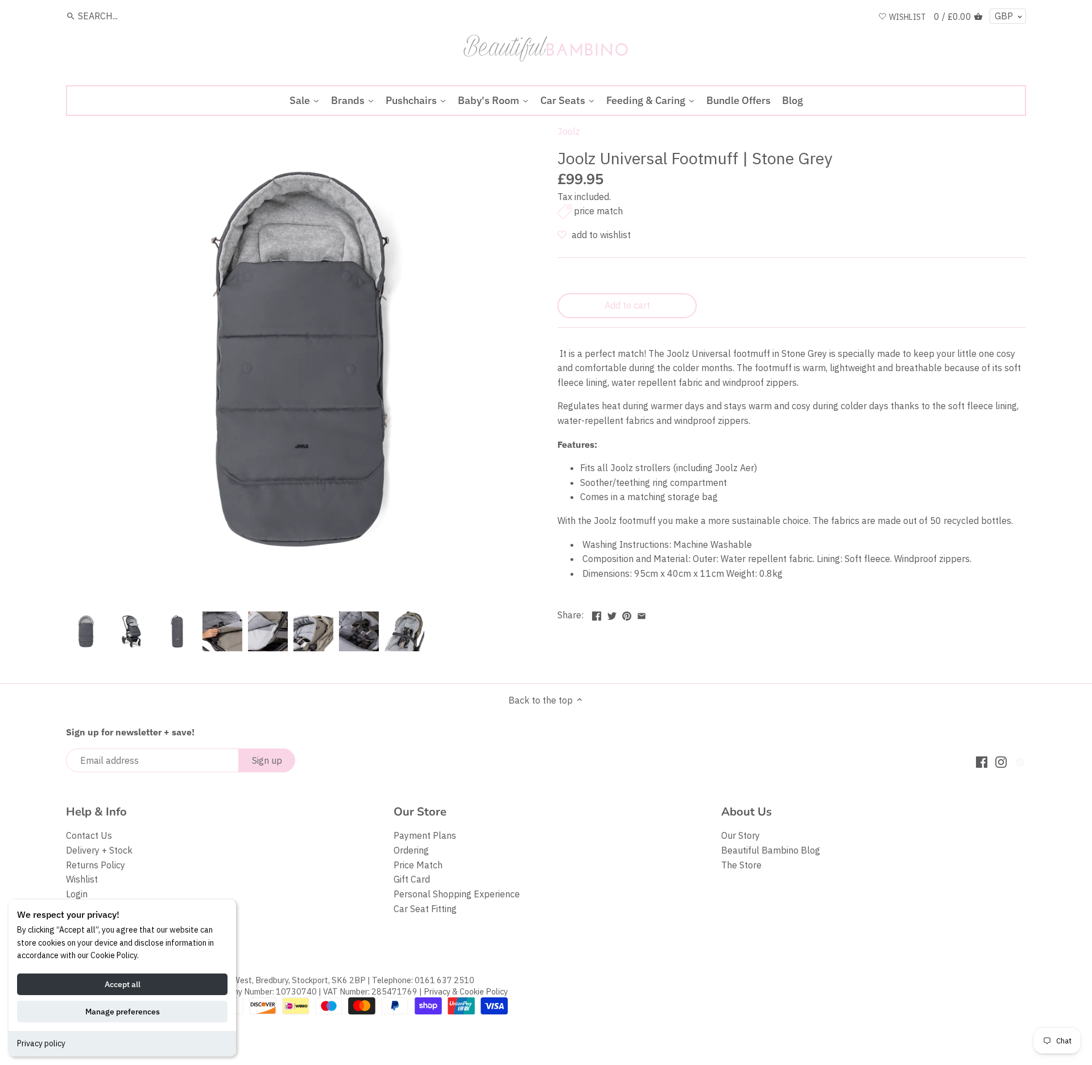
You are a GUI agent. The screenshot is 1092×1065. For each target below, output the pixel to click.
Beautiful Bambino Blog (770, 850)
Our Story (740, 835)
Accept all (122, 984)
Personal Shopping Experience (457, 894)
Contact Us (89, 835)
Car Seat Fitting (425, 908)
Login (77, 894)
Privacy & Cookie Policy (466, 991)
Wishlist (82, 879)
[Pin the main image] (626, 613)
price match (598, 211)
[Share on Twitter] (612, 613)
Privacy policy (41, 1043)
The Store (741, 865)
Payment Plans (425, 835)
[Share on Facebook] (596, 613)
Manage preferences (122, 1011)
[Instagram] (1001, 761)
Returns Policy (95, 865)
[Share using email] (641, 613)
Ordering (411, 850)
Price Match (418, 865)
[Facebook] (981, 761)
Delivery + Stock (99, 850)
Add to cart (627, 305)
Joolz (568, 131)
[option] (86, 631)
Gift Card (412, 879)
